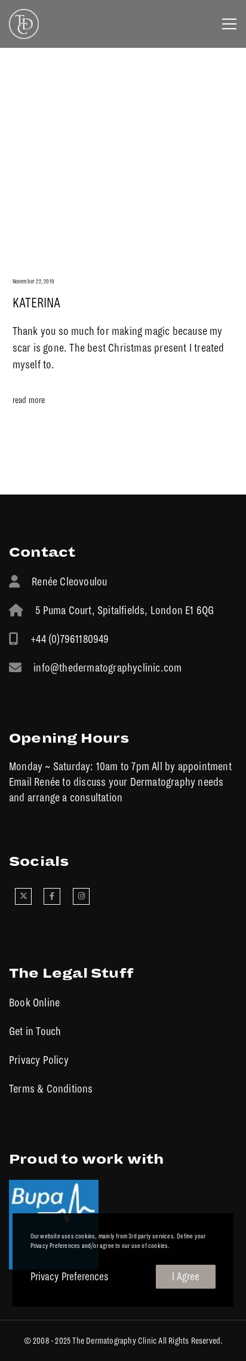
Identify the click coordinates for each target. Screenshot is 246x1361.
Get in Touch (35, 1031)
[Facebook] (52, 896)
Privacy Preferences (69, 1277)
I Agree (185, 1277)
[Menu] (225, 24)
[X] (23, 896)
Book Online (34, 1002)
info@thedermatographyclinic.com (107, 667)
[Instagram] (81, 896)
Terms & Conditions (51, 1088)
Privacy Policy (39, 1060)
